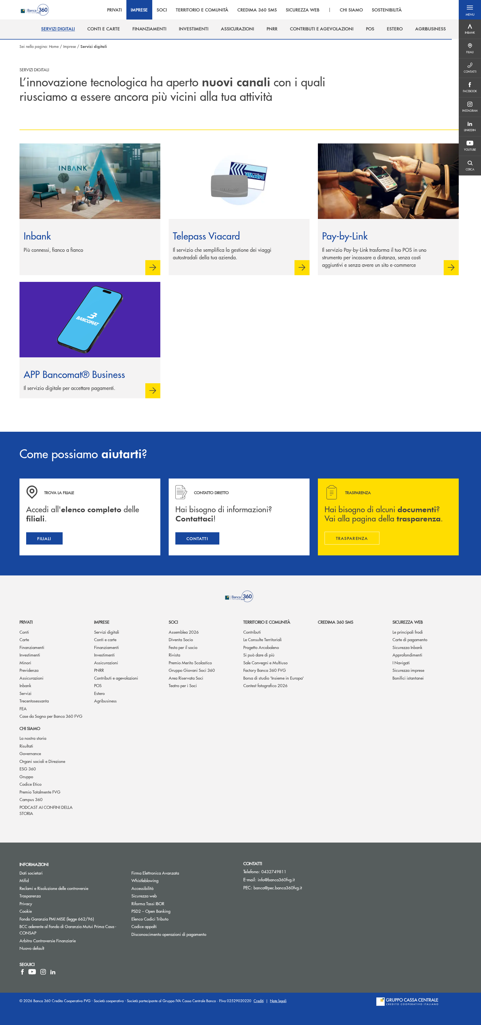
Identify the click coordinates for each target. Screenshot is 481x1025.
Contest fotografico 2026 (265, 685)
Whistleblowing (165, 880)
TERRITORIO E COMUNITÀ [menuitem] (202, 9)
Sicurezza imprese (408, 670)
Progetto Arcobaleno (261, 647)
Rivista (174, 655)
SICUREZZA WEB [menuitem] (303, 9)
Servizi (25, 693)
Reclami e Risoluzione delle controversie (53, 888)
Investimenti (29, 655)
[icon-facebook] (22, 972)
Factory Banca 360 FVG (264, 670)
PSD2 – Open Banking (171, 911)
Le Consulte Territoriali (262, 639)
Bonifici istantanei (408, 678)
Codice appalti (144, 926)
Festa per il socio (183, 647)
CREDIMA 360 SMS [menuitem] (257, 9)
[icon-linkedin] (53, 972)
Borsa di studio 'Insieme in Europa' (273, 678)
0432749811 (273, 871)
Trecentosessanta (34, 701)
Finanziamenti (31, 647)
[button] (470, 9)
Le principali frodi (407, 632)
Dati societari (31, 873)
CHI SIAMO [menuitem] (351, 9)
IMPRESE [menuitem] (139, 9)
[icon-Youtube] (32, 972)
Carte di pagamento (409, 639)
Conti (24, 632)
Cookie (25, 911)
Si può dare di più (258, 655)
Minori (25, 662)
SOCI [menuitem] (162, 9)
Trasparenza (30, 896)
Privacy (25, 903)
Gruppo (26, 776)
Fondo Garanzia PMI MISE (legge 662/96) (71, 919)
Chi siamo (29, 728)
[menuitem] (58, 28)
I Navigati (401, 662)
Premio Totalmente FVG (39, 792)
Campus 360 (31, 799)
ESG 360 (27, 769)
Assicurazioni (31, 678)
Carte (24, 639)
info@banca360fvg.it (276, 879)
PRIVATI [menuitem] (114, 9)
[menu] (254, 9)
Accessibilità (142, 888)
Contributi (252, 632)
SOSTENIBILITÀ (387, 9)
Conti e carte (105, 639)
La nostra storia (32, 738)
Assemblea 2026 (184, 632)
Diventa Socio (181, 639)
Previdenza (28, 670)
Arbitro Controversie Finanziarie (68, 940)
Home (54, 46)
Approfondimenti (407, 655)
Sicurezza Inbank (407, 647)
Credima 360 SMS (335, 622)
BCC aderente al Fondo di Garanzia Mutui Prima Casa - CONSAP (67, 929)
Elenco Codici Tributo (170, 919)
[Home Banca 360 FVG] (34, 9)
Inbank (25, 685)
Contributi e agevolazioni (116, 678)
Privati (26, 622)
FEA (23, 708)
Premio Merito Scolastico (190, 662)
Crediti (259, 1000)
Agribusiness (105, 701)
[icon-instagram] (43, 972)
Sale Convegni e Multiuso (265, 662)
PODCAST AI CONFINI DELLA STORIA (46, 810)
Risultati (26, 746)
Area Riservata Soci (186, 678)
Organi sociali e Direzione (42, 761)
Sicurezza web (407, 622)
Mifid (24, 880)
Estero (99, 693)
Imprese (69, 46)
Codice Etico (30, 784)
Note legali (278, 1000)
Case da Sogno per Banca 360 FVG (50, 716)
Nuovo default (31, 948)
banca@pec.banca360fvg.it (278, 887)
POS (98, 685)
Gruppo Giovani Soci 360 (192, 670)
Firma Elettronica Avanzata (155, 873)
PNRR (99, 670)
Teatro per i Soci (183, 685)
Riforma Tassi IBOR (168, 903)
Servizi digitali (106, 632)
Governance (30, 753)
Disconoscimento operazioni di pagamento (168, 934)
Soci (173, 622)
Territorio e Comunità (266, 622)
